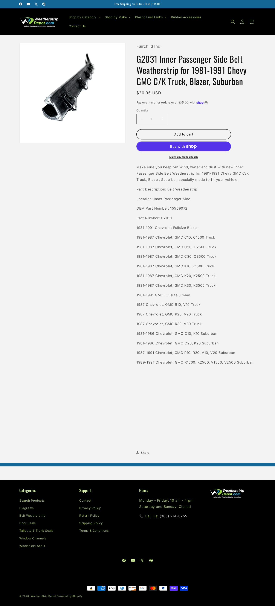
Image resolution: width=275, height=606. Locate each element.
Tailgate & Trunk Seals (36, 530)
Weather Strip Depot (43, 596)
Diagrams (26, 508)
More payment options (183, 156)
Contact (85, 500)
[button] (84, 17)
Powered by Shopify (69, 596)
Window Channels (32, 538)
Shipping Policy (91, 523)
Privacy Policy (90, 508)
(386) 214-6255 (173, 516)
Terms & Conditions (94, 530)
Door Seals (27, 523)
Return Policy (89, 515)
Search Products (32, 500)
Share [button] (145, 452)
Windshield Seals (32, 546)
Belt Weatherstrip (32, 515)
